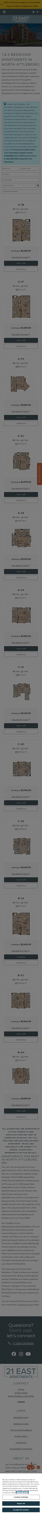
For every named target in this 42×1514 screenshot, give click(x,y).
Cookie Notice (22, 1493)
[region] (21, 1493)
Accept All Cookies (21, 1510)
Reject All (21, 1503)
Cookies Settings (21, 1497)
